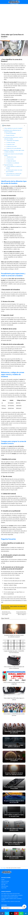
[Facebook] (2, 913)
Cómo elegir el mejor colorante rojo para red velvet (10, 893)
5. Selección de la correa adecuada (13, 148)
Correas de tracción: (10, 135)
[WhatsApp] (21, 913)
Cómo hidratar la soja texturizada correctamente (9, 896)
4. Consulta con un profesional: (12, 163)
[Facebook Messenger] (7, 913)
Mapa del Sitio (3, 887)
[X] (11, 913)
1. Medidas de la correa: (11, 157)
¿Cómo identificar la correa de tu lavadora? (13, 128)
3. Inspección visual (10, 144)
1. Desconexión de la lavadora (12, 140)
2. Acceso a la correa (10, 142)
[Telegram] (25, 913)
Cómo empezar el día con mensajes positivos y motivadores (11, 895)
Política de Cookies (4, 886)
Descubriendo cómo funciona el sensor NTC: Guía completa (6, 613)
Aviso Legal (3, 884)
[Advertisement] (14, 19)
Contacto (2, 879)
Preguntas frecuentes (8, 165)
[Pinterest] (16, 913)
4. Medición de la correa (11, 146)
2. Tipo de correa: (10, 159)
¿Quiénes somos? (4, 883)
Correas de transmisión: (11, 133)
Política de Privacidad (5, 881)
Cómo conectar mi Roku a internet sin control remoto (10, 901)
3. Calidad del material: (11, 161)
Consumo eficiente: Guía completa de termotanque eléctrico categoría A (21, 613)
